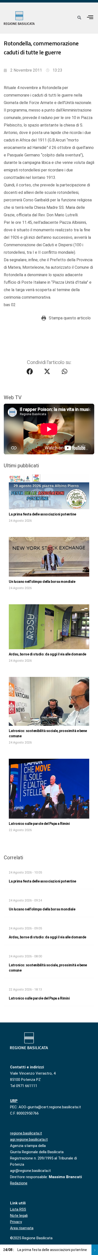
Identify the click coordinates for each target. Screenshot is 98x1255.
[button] (90, 17)
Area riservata (21, 1228)
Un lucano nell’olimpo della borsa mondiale (42, 582)
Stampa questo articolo (70, 318)
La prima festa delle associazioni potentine (42, 514)
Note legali (19, 1215)
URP (14, 1101)
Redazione (18, 1183)
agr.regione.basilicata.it (29, 1139)
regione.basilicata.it (26, 1133)
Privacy (16, 1222)
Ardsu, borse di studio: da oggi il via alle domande (47, 654)
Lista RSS (18, 1209)
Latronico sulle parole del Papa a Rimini (39, 824)
